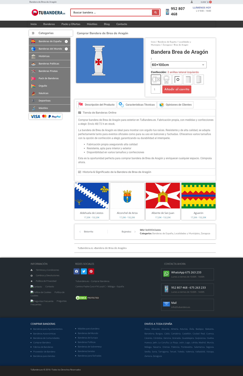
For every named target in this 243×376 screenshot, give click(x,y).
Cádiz (167, 333)
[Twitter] (84, 271)
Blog (107, 24)
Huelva (210, 337)
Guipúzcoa (200, 337)
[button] (49, 41)
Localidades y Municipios (187, 233)
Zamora (148, 356)
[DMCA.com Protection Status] (87, 299)
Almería (174, 328)
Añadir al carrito (176, 89)
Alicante (165, 328)
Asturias (184, 328)
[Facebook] (77, 271)
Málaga (147, 346)
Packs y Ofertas (70, 24)
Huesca (148, 342)
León (181, 342)
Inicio (34, 24)
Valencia (190, 351)
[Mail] (166, 304)
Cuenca (210, 333)
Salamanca (199, 346)
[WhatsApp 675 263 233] (166, 273)
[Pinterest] (91, 271)
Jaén (155, 342)
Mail (174, 303)
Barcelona (149, 333)
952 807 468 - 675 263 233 (188, 287)
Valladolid (200, 351)
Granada (176, 337)
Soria (154, 351)
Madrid (202, 342)
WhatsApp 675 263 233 (186, 272)
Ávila (191, 328)
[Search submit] (155, 12)
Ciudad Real (199, 333)
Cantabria (176, 333)
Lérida (194, 342)
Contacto (121, 24)
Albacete (155, 328)
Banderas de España (167, 42)
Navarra (157, 346)
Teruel (173, 351)
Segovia (210, 346)
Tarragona (163, 351)
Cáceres (148, 337)
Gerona (167, 337)
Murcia (210, 342)
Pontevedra (186, 346)
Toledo (181, 351)
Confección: (159, 72)
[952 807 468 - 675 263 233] (166, 288)
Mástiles (92, 24)
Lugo (187, 342)
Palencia (175, 346)
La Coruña (163, 342)
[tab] (96, 104)
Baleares (209, 328)
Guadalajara (188, 337)
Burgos (159, 333)
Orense (166, 346)
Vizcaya (210, 351)
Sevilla (147, 351)
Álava (147, 328)
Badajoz (199, 328)
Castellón (186, 333)
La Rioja (174, 342)
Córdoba (157, 337)
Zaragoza (167, 45)
